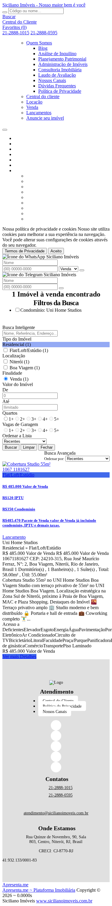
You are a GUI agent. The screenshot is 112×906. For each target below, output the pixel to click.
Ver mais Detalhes (19, 656)
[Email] (56, 756)
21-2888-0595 (43, 32)
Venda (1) (19, 379)
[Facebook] (56, 725)
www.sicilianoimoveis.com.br (64, 900)
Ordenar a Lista (17, 435)
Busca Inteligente (18, 327)
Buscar (11, 447)
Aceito (56, 251)
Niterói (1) (19, 361)
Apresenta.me (15, 884)
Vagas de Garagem (20, 424)
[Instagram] (56, 746)
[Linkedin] (56, 736)
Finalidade (12, 373)
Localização (13, 355)
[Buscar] (4, 12)
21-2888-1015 (15, 32)
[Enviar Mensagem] (61, 288)
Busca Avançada (60, 453)
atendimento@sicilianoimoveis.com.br (56, 813)
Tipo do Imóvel (16, 339)
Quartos (9, 413)
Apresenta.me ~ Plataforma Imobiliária (38, 890)
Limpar (29, 447)
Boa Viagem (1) (25, 367)
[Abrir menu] (4, 128)
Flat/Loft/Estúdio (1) (29, 350)
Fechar (47, 447)
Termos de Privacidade (25, 251)
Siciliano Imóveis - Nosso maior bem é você (43, 4)
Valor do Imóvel (17, 384)
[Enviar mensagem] (81, 270)
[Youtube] (56, 767)
